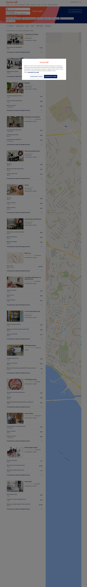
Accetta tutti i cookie (50, 76)
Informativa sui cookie (33, 72)
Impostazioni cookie (36, 76)
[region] (44, 69)
